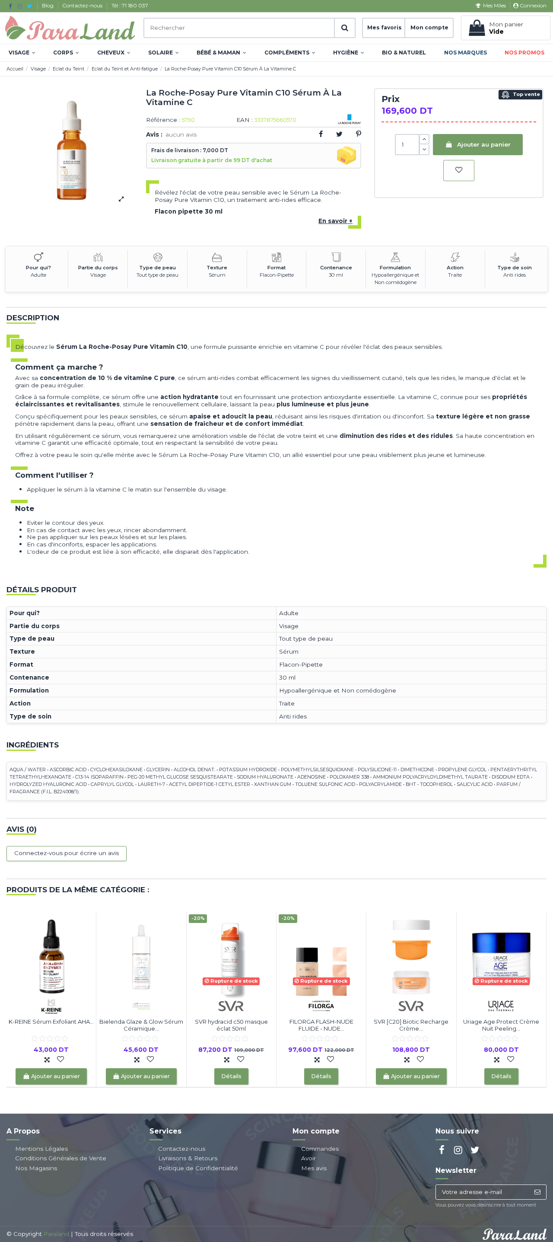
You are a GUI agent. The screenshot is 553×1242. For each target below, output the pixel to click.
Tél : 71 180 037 (129, 5)
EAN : (244, 120)
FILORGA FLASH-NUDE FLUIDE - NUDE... (321, 1025)
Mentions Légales (41, 1148)
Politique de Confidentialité (198, 1168)
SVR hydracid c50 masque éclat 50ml (231, 1025)
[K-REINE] (51, 1005)
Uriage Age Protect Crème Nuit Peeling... (501, 1025)
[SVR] (231, 1005)
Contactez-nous (83, 5)
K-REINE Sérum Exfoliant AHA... (51, 1021)
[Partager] (321, 134)
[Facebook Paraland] (10, 6)
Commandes (320, 1148)
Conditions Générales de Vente (60, 1158)
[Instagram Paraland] (19, 6)
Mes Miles (494, 5)
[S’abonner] (537, 1192)
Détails (231, 1076)
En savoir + (335, 220)
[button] (22, 52)
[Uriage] (501, 1005)
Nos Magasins (36, 1168)
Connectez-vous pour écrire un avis (66, 852)
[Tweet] (339, 134)
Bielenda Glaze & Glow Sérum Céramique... (141, 1025)
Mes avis (314, 1168)
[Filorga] (321, 1005)
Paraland (56, 1233)
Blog (48, 5)
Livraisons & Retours (187, 1158)
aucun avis (181, 134)
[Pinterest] (358, 134)
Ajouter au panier (484, 144)
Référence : (163, 120)
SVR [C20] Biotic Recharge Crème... (411, 1025)
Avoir (308, 1158)
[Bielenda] (141, 1005)
